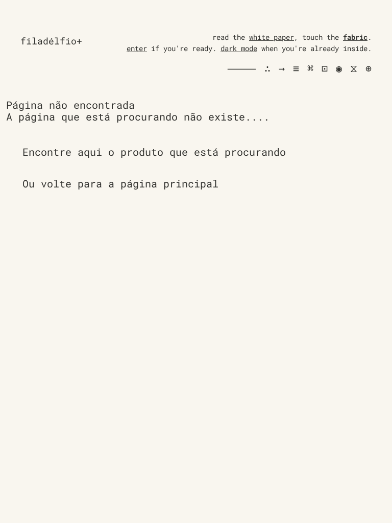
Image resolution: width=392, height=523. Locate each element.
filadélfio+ (51, 41)
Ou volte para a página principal (120, 183)
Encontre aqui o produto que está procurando (154, 151)
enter (137, 48)
